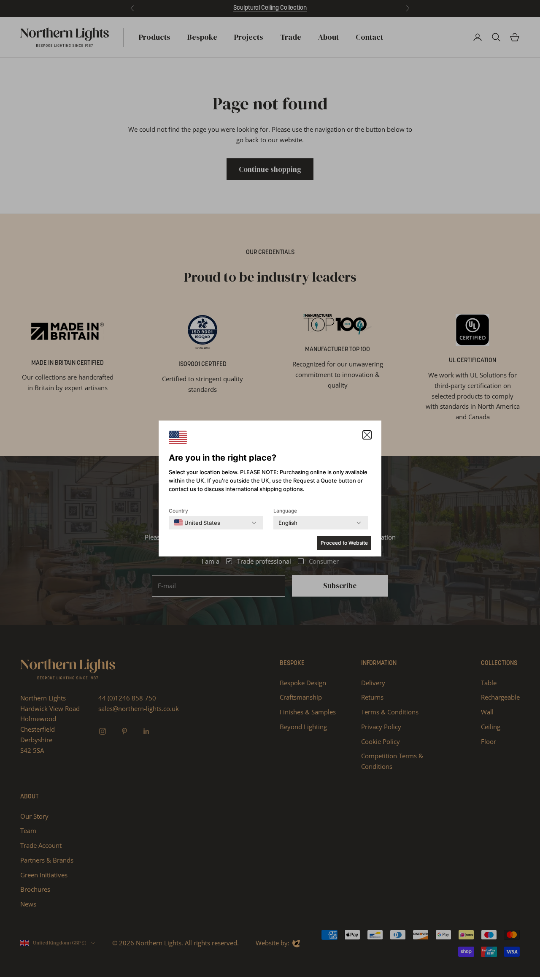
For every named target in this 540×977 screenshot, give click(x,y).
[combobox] (197, 522)
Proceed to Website (344, 543)
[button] (367, 435)
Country (178, 510)
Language (285, 510)
